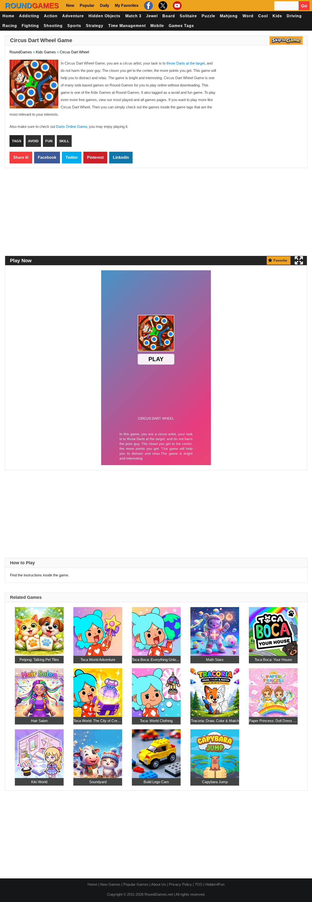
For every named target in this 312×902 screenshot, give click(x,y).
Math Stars (215, 660)
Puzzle (208, 16)
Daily (104, 5)
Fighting (30, 26)
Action (51, 16)
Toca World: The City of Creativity (97, 721)
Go (304, 5)
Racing (9, 26)
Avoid (33, 141)
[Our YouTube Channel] (176, 5)
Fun (48, 141)
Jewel (152, 16)
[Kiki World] (39, 751)
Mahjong (229, 16)
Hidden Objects (104, 16)
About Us (158, 884)
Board (168, 16)
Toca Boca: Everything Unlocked (156, 660)
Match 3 (133, 16)
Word (248, 16)
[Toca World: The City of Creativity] (97, 690)
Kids (277, 16)
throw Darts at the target (185, 63)
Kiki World (39, 782)
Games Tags (181, 26)
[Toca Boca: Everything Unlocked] (156, 629)
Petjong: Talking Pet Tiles (39, 660)
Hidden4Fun (214, 884)
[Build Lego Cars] (156, 751)
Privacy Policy (180, 884)
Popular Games (135, 884)
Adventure (73, 16)
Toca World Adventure (97, 660)
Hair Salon (39, 721)
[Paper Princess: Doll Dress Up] (273, 690)
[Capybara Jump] (214, 751)
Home (8, 16)
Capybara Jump (215, 782)
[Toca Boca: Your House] (273, 629)
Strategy (94, 26)
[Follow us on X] (162, 5)
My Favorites (126, 5)
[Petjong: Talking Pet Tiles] (39, 629)
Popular (87, 5)
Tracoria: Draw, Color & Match (215, 721)
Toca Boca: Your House (273, 660)
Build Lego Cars (156, 782)
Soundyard (98, 782)
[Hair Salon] (39, 690)
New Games (110, 884)
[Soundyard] (97, 751)
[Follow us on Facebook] (148, 5)
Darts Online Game (71, 126)
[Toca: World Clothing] (156, 690)
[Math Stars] (214, 629)
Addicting (29, 16)
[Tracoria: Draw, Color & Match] (214, 690)
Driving (294, 16)
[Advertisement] (262, 95)
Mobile (157, 26)
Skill (64, 141)
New (70, 5)
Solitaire (188, 16)
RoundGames (21, 52)
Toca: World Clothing (156, 721)
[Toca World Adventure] (97, 629)
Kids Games (46, 52)
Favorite (280, 260)
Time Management (127, 26)
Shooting (53, 26)
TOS (198, 884)
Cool (263, 16)
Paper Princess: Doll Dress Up (273, 721)
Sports (74, 26)
